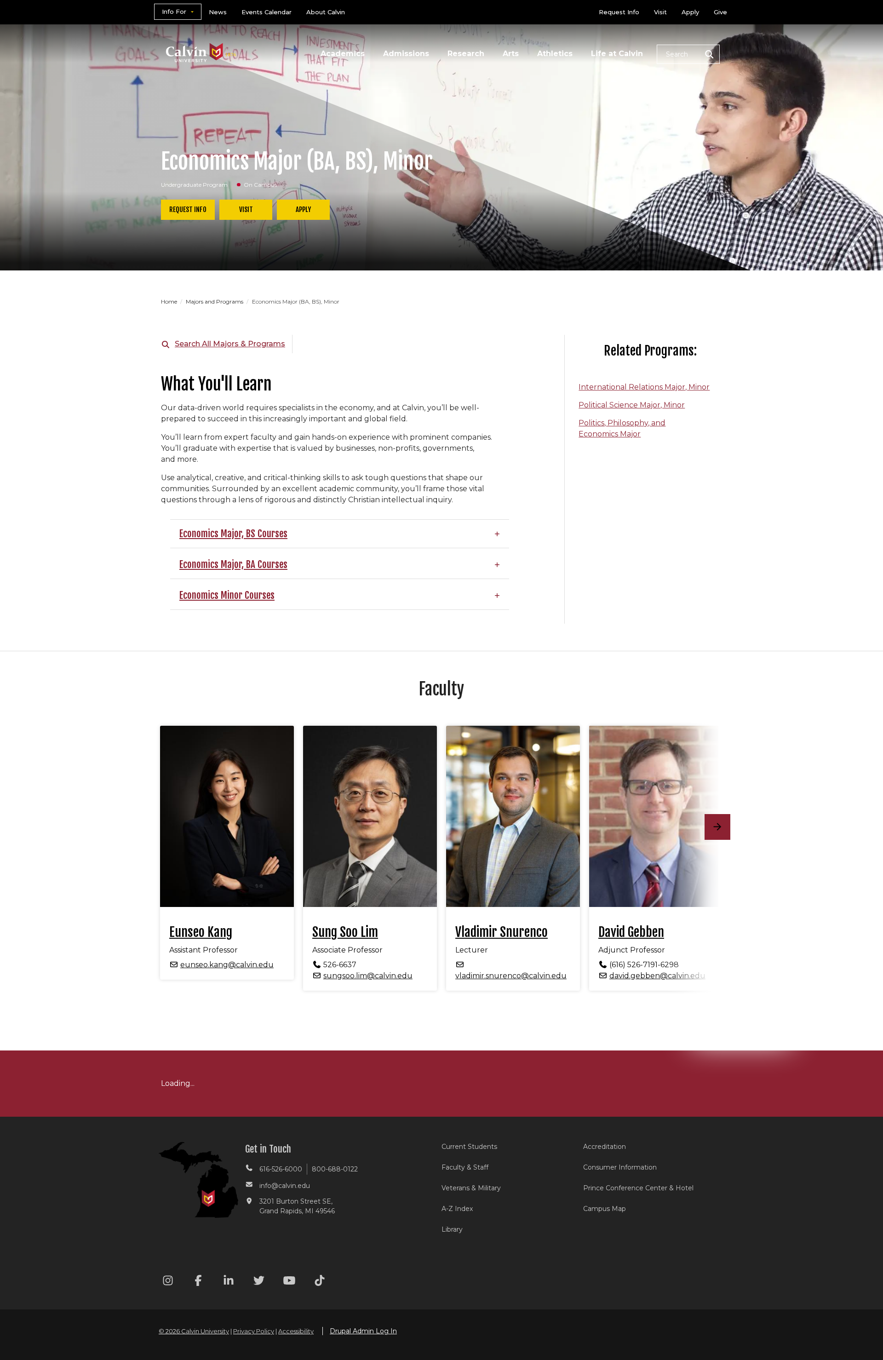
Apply (690, 12)
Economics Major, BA (217, 564)
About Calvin (325, 12)
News (218, 12)
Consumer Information (620, 1167)
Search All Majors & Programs (230, 343)
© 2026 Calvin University (194, 1331)
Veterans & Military (471, 1188)
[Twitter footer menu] (259, 1282)
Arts (511, 53)
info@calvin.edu (284, 1186)
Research (465, 53)
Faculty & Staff (465, 1167)
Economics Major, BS (217, 533)
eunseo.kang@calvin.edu (227, 964)
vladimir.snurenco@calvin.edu (511, 975)
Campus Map (604, 1209)
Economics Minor (210, 595)
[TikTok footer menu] (320, 1282)
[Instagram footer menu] (168, 1282)
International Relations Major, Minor (644, 387)
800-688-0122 (335, 1169)
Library (452, 1229)
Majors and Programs (215, 301)
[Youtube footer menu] (289, 1282)
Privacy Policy (253, 1331)
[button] (688, 54)
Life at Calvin (617, 53)
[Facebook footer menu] (198, 1282)
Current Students (469, 1146)
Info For (174, 11)
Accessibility (296, 1331)
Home (169, 301)
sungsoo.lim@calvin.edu (368, 975)
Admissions (406, 53)
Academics (343, 53)
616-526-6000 (280, 1169)
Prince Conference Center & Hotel (638, 1188)
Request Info (619, 12)
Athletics (555, 53)
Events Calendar (266, 12)
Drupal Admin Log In (363, 1331)
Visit (660, 12)
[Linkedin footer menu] (228, 1282)
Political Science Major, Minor (632, 405)
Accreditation (604, 1146)
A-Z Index (457, 1209)
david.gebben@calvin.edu (657, 975)
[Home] (201, 40)
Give (720, 12)
